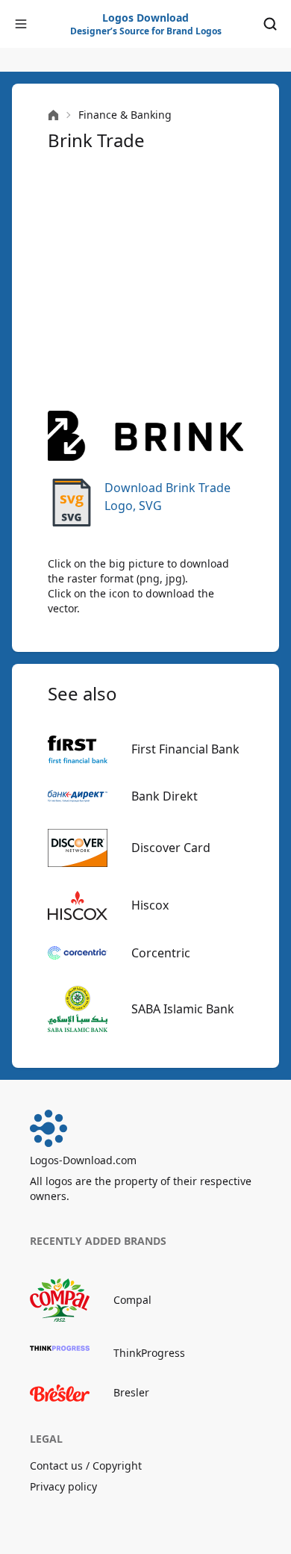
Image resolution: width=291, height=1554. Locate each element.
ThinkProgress (149, 1353)
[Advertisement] (145, 281)
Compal (132, 1300)
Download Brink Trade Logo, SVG (167, 496)
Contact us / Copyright (86, 1465)
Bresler (131, 1392)
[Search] (270, 24)
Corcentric (160, 953)
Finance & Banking (125, 115)
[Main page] (53, 115)
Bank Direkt (164, 796)
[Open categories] (21, 24)
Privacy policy (63, 1486)
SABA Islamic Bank (182, 1009)
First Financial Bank (185, 749)
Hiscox (150, 905)
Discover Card (170, 847)
